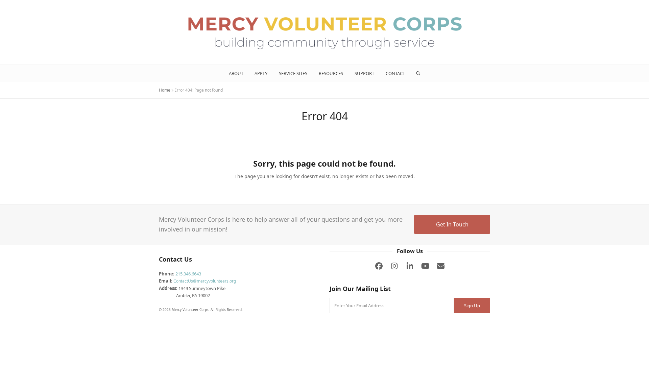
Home (164, 90)
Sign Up (472, 305)
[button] (418, 73)
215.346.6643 (188, 274)
